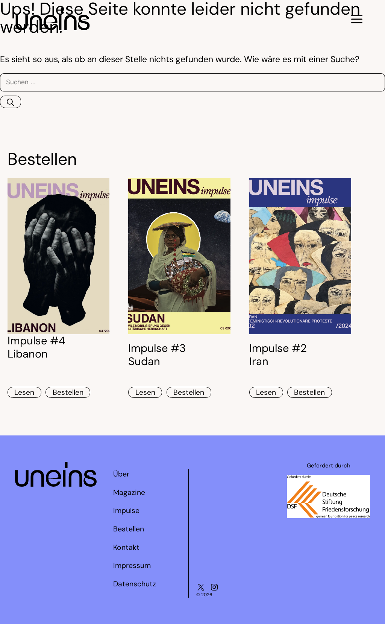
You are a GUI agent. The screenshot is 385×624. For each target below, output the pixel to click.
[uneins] (52, 27)
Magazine (129, 492)
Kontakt (126, 547)
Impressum (132, 565)
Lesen (24, 392)
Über (121, 474)
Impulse (126, 510)
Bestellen (68, 392)
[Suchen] (10, 102)
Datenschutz (134, 584)
